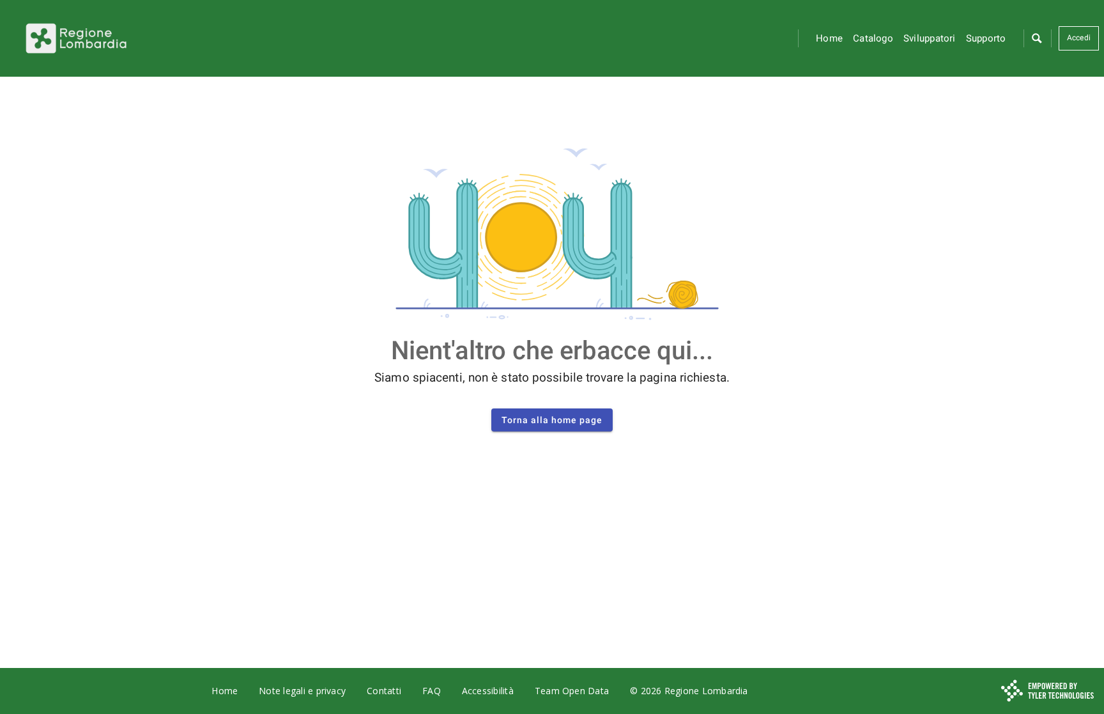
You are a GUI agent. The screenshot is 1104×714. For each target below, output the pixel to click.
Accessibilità (488, 691)
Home (829, 38)
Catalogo (873, 38)
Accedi (1079, 37)
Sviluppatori (929, 38)
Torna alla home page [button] (552, 420)
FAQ (431, 691)
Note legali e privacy (302, 691)
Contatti (384, 691)
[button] (1036, 38)
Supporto (986, 38)
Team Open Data (572, 691)
